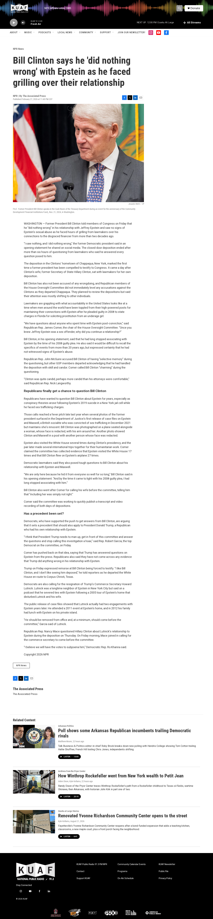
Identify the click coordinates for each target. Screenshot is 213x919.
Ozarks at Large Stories (68, 811)
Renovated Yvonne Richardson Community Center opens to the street (122, 815)
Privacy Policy (165, 878)
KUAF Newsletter (167, 864)
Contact (80, 871)
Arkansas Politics (66, 726)
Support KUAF (83, 878)
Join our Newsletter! (131, 32)
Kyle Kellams (63, 821)
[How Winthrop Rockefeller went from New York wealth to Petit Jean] (34, 781)
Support (105, 32)
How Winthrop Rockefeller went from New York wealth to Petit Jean (121, 775)
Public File (163, 871)
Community (86, 32)
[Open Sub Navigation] (20, 32)
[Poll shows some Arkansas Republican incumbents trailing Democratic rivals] (34, 736)
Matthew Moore (65, 741)
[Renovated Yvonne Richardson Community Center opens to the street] (34, 821)
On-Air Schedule (126, 878)
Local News (65, 32)
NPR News (18, 48)
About (14, 32)
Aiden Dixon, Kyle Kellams (69, 781)
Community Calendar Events (132, 864)
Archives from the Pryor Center (71, 771)
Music (28, 32)
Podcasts (45, 32)
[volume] (23, 22)
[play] (13, 22)
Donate (195, 8)
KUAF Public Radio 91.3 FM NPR (92, 864)
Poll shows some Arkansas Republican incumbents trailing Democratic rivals (124, 733)
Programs (122, 871)
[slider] (28, 22)
